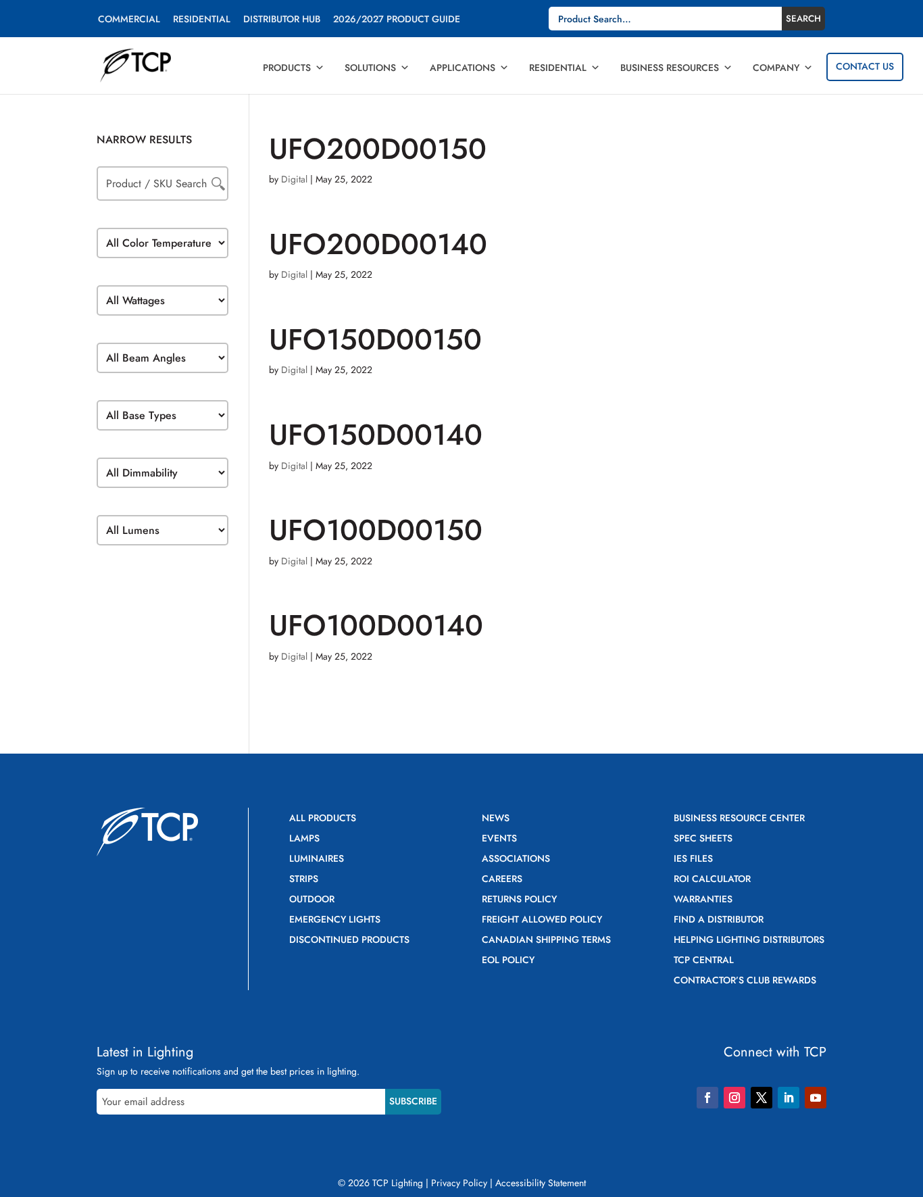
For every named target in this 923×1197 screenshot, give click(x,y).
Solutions (370, 67)
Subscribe (413, 1101)
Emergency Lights (334, 920)
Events (499, 839)
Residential (201, 20)
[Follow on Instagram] (734, 1097)
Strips (303, 879)
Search (803, 18)
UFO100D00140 (376, 625)
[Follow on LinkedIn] (788, 1097)
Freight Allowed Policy (542, 920)
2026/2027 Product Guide (396, 20)
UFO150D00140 (375, 435)
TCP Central (704, 961)
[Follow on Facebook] (707, 1097)
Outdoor (311, 900)
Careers (502, 879)
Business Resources (669, 67)
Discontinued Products (349, 940)
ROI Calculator (712, 879)
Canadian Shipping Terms (546, 940)
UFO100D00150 (375, 530)
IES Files (693, 859)
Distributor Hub (281, 20)
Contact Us (865, 66)
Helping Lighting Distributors (749, 940)
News (495, 819)
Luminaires (316, 859)
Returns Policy (519, 900)
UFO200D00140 (378, 244)
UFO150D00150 (375, 339)
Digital (294, 179)
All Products (322, 819)
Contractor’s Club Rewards (745, 981)
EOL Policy (508, 961)
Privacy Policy (459, 1183)
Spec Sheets (703, 839)
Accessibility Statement (540, 1183)
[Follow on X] (761, 1097)
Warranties (703, 900)
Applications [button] (462, 67)
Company (776, 67)
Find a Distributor (719, 920)
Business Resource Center (739, 819)
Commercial (129, 20)
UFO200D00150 (378, 149)
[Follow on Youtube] (815, 1097)
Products (287, 67)
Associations (516, 859)
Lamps (304, 839)
